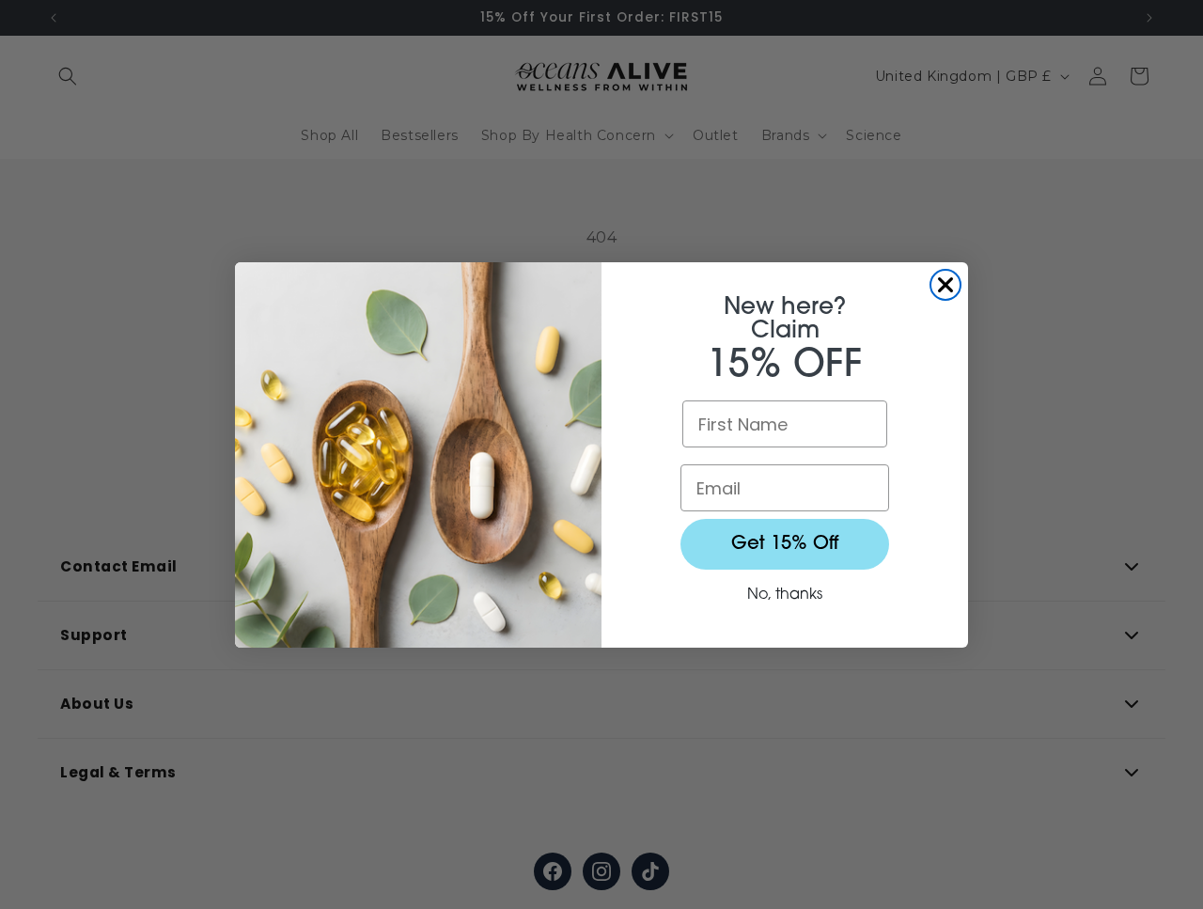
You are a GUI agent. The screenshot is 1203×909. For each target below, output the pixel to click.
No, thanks (784, 595)
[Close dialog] (945, 285)
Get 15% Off (784, 544)
